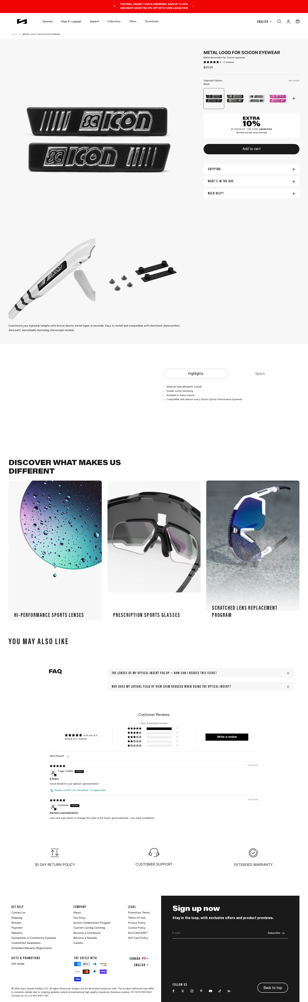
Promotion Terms (139, 912)
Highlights (195, 374)
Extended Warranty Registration (31, 948)
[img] (57, 766)
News (77, 912)
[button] (212, 62)
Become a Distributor (87, 933)
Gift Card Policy (138, 938)
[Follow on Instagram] (192, 991)
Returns (16, 923)
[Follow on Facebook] (173, 991)
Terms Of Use (136, 918)
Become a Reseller (85, 938)
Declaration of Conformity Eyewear (33, 938)
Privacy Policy (136, 923)
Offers (132, 21)
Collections (113, 21)
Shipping (16, 918)
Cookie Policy (136, 928)
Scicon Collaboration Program (92, 923)
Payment (17, 928)
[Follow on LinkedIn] (229, 991)
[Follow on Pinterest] (201, 991)
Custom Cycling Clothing (89, 928)
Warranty (17, 933)
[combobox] (139, 958)
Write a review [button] (227, 737)
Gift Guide (17, 964)
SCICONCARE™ (138, 933)
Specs (260, 374)
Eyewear (47, 21)
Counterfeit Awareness (26, 943)
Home (14, 34)
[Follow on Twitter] (182, 991)
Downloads (151, 21)
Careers (78, 943)
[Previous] (114, 6)
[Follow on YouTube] (210, 991)
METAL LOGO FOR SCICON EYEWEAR (41, 34)
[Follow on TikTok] (220, 991)
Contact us (18, 912)
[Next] (193, 6)
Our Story (79, 918)
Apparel (94, 21)
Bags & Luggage (71, 21)
